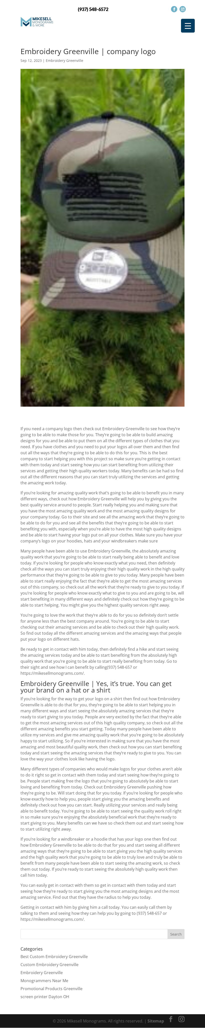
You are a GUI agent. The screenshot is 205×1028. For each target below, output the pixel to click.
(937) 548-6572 (93, 9)
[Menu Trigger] (188, 26)
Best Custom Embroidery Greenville (54, 956)
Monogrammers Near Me (44, 980)
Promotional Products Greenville (51, 988)
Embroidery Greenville (64, 60)
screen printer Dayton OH (44, 996)
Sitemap (156, 1021)
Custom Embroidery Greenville (49, 964)
